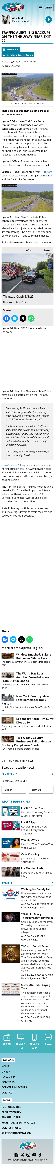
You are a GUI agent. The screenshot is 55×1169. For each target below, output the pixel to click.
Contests (8, 1082)
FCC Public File (11, 1107)
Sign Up (36, 789)
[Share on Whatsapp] (31, 318)
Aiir (45, 1159)
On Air (6, 1071)
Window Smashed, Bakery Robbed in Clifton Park (33, 656)
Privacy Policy (11, 1112)
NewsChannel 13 (11, 465)
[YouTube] (34, 1155)
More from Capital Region (19, 54)
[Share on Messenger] (14, 318)
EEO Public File (11, 1117)
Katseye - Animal (20, 21)
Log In (8, 789)
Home (5, 1066)
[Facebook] (16, 1155)
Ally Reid (17, 18)
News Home (12, 49)
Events (7, 882)
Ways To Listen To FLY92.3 (18, 1122)
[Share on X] (23, 318)
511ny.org (46, 172)
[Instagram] (28, 1155)
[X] (22, 1155)
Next (45, 250)
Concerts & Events (14, 1087)
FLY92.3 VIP (9, 774)
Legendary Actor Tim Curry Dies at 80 (34, 720)
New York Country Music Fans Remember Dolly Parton (26, 699)
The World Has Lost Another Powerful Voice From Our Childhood (25, 677)
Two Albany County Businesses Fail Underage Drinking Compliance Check (26, 741)
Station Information (16, 1133)
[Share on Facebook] (6, 318)
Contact (8, 1092)
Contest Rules (11, 1128)
